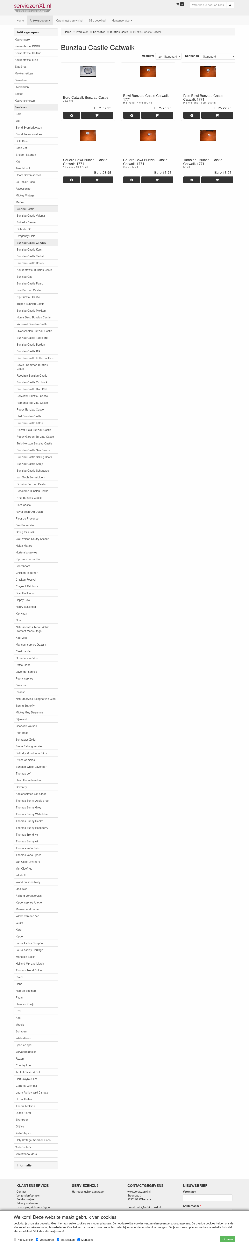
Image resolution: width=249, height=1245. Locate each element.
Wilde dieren (23, 1038)
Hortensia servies (26, 552)
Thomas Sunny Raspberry (32, 828)
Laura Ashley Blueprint (30, 943)
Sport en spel (24, 1045)
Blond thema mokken (29, 134)
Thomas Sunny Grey (28, 807)
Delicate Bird (24, 229)
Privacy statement (28, 1203)
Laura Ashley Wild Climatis (32, 1092)
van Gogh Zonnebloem (31, 477)
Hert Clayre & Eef (26, 1079)
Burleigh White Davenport (31, 767)
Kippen (20, 936)
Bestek (19, 94)
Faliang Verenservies (29, 895)
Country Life (23, 1065)
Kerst (19, 929)
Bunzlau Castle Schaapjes (33, 470)
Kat (18, 161)
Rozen (20, 1058)
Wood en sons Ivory (28, 882)
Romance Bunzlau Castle (32, 403)
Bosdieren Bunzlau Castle (32, 491)
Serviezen (21, 107)
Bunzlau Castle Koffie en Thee (35, 358)
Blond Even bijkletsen (29, 127)
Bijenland (21, 719)
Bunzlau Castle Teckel (30, 256)
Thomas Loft (23, 773)
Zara (19, 114)
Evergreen (22, 1119)
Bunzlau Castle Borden (31, 344)
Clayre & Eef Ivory (27, 586)
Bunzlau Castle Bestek (30, 263)
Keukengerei (22, 39)
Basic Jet (21, 148)
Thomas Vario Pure (27, 848)
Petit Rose (22, 733)
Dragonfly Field (26, 236)
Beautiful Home (25, 593)
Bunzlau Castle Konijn (30, 464)
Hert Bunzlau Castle (29, 416)
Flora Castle (23, 505)
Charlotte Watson (26, 726)
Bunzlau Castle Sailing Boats (34, 457)
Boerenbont (23, 566)
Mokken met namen (28, 909)
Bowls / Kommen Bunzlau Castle (32, 367)
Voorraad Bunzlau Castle (32, 324)
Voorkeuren (47, 1240)
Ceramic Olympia (26, 1086)
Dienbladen (22, 87)
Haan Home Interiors (28, 780)
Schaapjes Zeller (26, 739)
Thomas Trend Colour (29, 970)
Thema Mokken (25, 1106)
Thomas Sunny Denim (29, 821)
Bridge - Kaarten (26, 154)
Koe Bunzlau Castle (29, 290)
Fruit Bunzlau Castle (29, 498)
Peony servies (24, 678)
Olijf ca (20, 1126)
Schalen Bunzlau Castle (31, 484)
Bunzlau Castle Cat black (32, 382)
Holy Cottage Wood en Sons (33, 1140)
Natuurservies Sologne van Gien (36, 699)
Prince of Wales (25, 760)
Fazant (20, 997)
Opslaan (228, 1239)
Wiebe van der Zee (27, 916)
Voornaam (189, 1191)
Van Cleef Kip (24, 868)
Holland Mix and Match (30, 963)
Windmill (21, 875)
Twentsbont (23, 168)
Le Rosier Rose (25, 182)
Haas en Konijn (25, 1004)
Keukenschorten (25, 100)
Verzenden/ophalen (28, 1195)
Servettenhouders (26, 1154)
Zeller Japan (23, 1133)
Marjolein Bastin (25, 957)
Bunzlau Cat (24, 276)
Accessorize (23, 188)
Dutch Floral (23, 1113)
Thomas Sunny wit (27, 841)
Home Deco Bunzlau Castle (34, 317)
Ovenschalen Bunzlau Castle (34, 331)
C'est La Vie (23, 651)
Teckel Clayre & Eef (28, 1072)
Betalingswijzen (26, 1199)
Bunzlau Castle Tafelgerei (32, 338)
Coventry (21, 787)
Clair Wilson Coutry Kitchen (32, 539)
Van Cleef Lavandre (28, 862)
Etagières (20, 66)
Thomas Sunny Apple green (33, 800)
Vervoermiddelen (26, 1052)
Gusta (19, 923)
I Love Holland (24, 1099)
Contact (21, 1191)
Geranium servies (27, 658)
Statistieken (67, 1240)
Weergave (147, 56)
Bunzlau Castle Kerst (29, 249)
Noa (18, 620)
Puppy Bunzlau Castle (30, 409)
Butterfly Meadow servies (31, 753)
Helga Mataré (24, 545)
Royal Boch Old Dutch (29, 512)
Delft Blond (22, 141)
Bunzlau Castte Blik (28, 351)
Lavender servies (26, 672)
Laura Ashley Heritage (29, 950)
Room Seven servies (28, 175)
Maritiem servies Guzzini (31, 644)
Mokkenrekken (24, 73)
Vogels (20, 1024)
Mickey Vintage (25, 195)
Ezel (18, 1011)
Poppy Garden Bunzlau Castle (35, 436)
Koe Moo (21, 638)
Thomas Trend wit (27, 834)
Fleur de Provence (27, 518)
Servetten (21, 80)
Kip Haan (21, 613)
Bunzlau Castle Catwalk (31, 243)
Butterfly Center (26, 222)
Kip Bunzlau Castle (28, 297)
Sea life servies (25, 525)
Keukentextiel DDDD (27, 46)
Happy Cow (23, 600)
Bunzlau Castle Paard (30, 283)
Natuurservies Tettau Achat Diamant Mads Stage (32, 629)
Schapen (21, 1031)
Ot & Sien (21, 889)
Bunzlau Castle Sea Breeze (33, 450)
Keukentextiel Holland (28, 53)
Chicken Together (27, 573)
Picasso (20, 692)
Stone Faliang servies (29, 746)
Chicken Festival (26, 579)
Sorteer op (192, 56)
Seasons (21, 685)
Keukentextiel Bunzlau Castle (35, 270)
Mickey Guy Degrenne (29, 712)
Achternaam (191, 1206)
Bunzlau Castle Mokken (31, 310)
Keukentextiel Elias (26, 60)
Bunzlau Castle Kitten (30, 423)
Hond (19, 984)
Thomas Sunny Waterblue (32, 814)
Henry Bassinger (26, 607)
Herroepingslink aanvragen (33, 1207)
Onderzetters (23, 1147)
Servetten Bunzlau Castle (32, 396)
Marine (20, 202)
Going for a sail (25, 532)
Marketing (87, 1240)
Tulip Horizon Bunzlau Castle (34, 443)
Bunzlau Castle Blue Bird (32, 389)
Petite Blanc (23, 665)
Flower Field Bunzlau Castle (34, 430)
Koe (18, 1018)
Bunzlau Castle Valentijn (31, 215)
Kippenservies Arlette (29, 902)
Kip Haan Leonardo (28, 559)
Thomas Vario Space (28, 855)
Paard (19, 977)
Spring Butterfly (25, 705)
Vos (18, 121)
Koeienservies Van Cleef (31, 794)
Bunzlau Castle (25, 209)
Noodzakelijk (25, 1240)
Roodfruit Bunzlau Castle (32, 375)
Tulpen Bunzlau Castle (30, 304)
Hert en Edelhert (26, 991)
